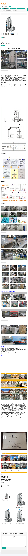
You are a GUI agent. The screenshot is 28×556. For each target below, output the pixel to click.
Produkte (5, 8)
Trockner (9, 10)
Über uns (25, 8)
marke (2, 37)
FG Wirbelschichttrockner (14, 10)
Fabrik (17, 8)
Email (3, 45)
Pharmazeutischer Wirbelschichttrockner (10, 529)
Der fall (14, 8)
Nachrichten (10, 8)
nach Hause (2, 10)
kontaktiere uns (21, 8)
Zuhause (2, 8)
